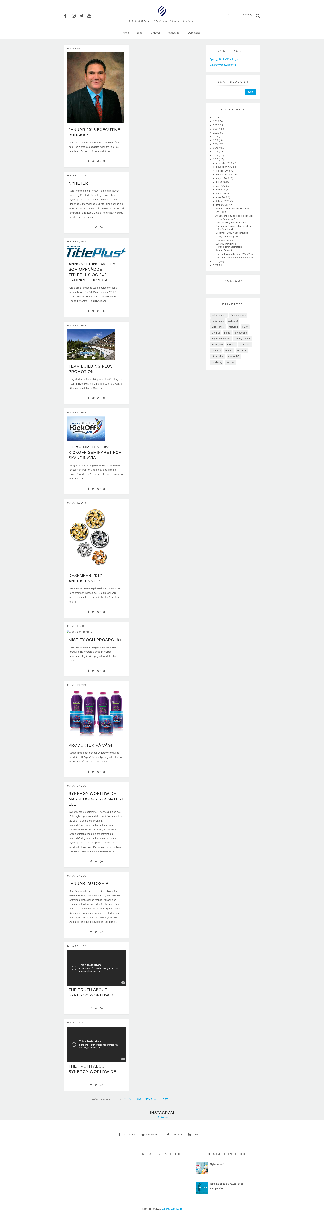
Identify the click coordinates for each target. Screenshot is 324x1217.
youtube (198, 1134)
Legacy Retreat (242, 338)
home (227, 332)
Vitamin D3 (233, 356)
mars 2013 (222, 197)
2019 (216, 136)
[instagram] (75, 16)
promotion (245, 344)
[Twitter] (93, 161)
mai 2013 (221, 189)
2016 (216, 148)
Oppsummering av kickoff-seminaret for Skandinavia (95, 452)
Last (164, 1099)
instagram (154, 1134)
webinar (230, 362)
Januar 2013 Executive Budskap (232, 208)
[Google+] (98, 161)
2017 (216, 144)
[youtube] (90, 16)
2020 (216, 132)
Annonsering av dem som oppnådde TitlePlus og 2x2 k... (234, 217)
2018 (216, 140)
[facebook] (67, 16)
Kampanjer (174, 32)
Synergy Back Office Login (224, 59)
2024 (216, 117)
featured (233, 326)
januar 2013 (222, 204)
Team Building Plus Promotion (230, 222)
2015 (216, 151)
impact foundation (221, 338)
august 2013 (223, 178)
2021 (216, 128)
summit (229, 350)
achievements (219, 315)
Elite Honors (218, 326)
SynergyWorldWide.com (223, 64)
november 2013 (224, 166)
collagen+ (233, 320)
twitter (177, 1134)
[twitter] (83, 16)
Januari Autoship (89, 883)
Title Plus (241, 350)
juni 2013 (221, 186)
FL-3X (245, 326)
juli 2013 (220, 182)
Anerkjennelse (238, 315)
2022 (216, 125)
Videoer (155, 32)
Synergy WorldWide (172, 1208)
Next (149, 1099)
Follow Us (162, 1116)
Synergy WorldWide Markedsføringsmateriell (96, 798)
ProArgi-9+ (217, 344)
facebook (129, 1134)
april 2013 (221, 193)
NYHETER (78, 183)
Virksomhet (218, 356)
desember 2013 (224, 163)
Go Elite (216, 332)
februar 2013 (223, 201)
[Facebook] (88, 161)
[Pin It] (104, 161)
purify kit (216, 350)
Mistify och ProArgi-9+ (95, 640)
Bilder (139, 32)
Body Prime (218, 320)
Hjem (126, 32)
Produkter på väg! (90, 745)
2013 (216, 159)
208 (139, 1099)
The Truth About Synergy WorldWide (234, 254)
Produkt (231, 344)
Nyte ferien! (217, 1164)
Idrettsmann (241, 332)
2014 (216, 155)
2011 (216, 265)
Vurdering (217, 362)
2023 (216, 121)
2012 (216, 261)
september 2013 (225, 174)
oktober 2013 (223, 170)
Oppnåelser (194, 32)
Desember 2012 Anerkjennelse (231, 232)
